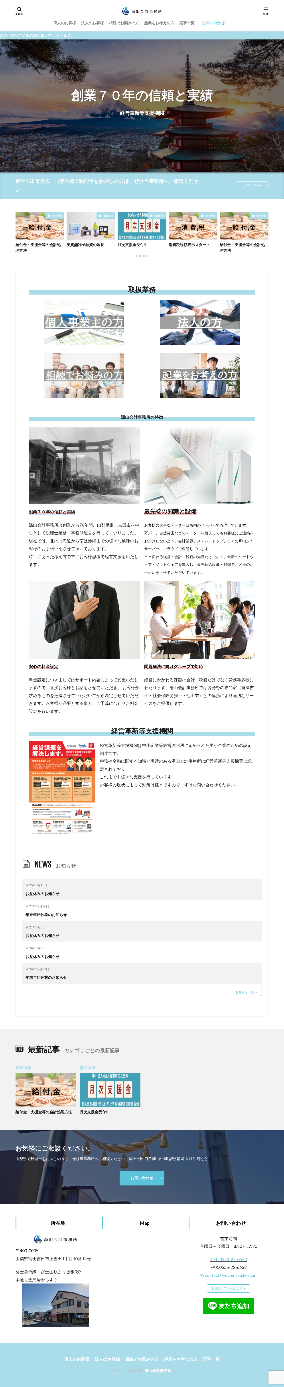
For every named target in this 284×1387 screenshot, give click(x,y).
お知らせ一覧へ (246, 992)
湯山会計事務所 (158, 1370)
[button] (20, 226)
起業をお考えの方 (159, 22)
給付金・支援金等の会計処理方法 (191, 247)
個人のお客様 (64, 22)
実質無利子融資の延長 (34, 244)
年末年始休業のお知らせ (46, 914)
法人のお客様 (92, 22)
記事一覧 (187, 22)
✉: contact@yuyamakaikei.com (228, 1275)
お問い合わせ (213, 22)
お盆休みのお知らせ (42, 893)
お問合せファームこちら (228, 1288)
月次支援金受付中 (82, 244)
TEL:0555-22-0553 (228, 1259)
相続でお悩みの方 (124, 22)
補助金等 (56, 215)
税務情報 (159, 215)
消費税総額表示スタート (138, 244)
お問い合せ (252, 185)
